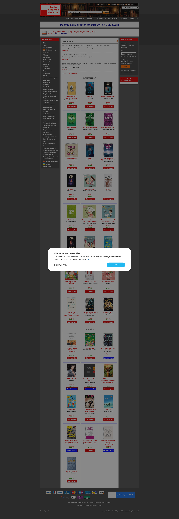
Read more (90, 259)
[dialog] (89, 259)
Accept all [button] (115, 265)
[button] (60, 265)
